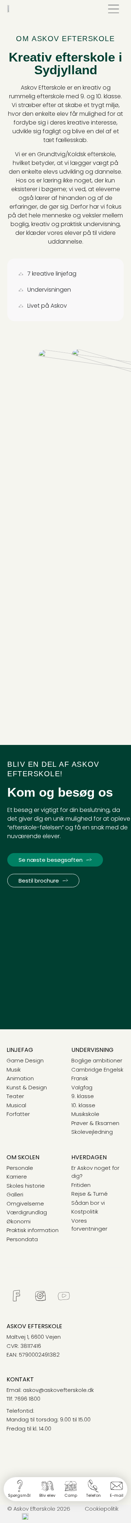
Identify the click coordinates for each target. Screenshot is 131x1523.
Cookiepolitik (102, 1508)
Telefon (93, 1495)
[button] (113, 9)
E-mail (116, 1495)
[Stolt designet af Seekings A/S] (25, 1517)
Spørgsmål (19, 1495)
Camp (70, 1495)
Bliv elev (47, 1495)
